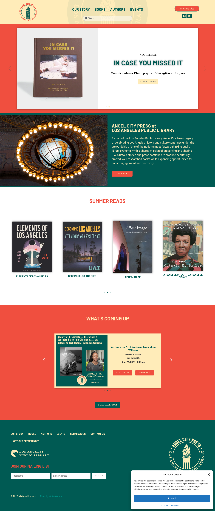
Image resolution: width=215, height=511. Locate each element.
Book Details (72, 82)
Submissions (78, 434)
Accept (172, 498)
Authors (117, 10)
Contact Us (98, 434)
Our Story (81, 10)
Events (136, 10)
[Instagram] (189, 16)
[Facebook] (184, 16)
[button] (208, 474)
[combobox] (107, 18)
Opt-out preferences (170, 505)
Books (100, 10)
